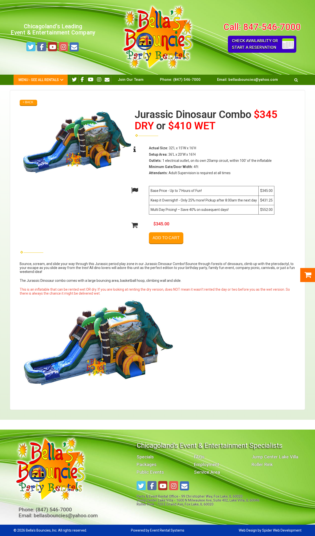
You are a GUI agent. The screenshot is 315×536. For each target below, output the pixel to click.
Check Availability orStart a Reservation (255, 44)
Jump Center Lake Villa (275, 456)
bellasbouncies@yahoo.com (253, 79)
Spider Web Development (281, 530)
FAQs (199, 456)
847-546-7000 (272, 27)
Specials (145, 456)
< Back (28, 102)
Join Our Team (130, 79)
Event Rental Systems (167, 530)
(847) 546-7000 (187, 79)
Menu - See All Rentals (38, 80)
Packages (147, 464)
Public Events (150, 472)
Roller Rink (262, 464)
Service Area (207, 472)
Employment (206, 464)
